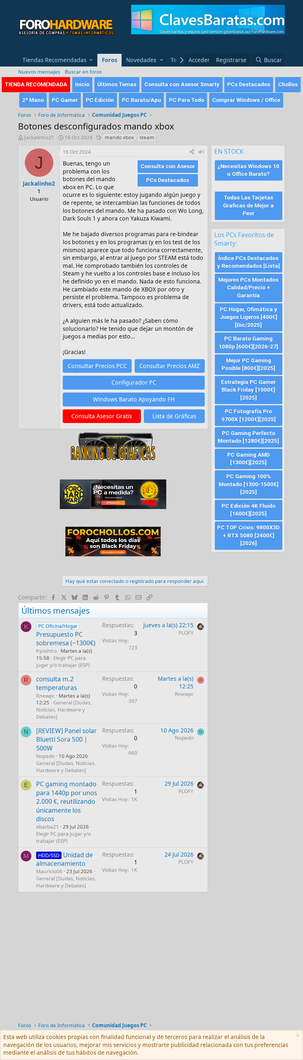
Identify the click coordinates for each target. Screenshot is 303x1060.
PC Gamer (65, 100)
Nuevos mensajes (39, 71)
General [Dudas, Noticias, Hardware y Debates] (64, 709)
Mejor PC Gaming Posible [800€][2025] (248, 364)
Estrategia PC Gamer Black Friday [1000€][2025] (248, 390)
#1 (202, 151)
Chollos (288, 84)
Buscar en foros (83, 71)
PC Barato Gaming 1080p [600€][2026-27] (248, 342)
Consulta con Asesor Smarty (182, 84)
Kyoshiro (46, 650)
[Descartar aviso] (297, 1036)
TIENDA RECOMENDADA (36, 84)
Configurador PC (134, 382)
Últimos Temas (116, 84)
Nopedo (45, 756)
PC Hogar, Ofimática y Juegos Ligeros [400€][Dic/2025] (248, 317)
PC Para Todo (186, 100)
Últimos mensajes (55, 610)
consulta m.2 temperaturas (56, 683)
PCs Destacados (248, 84)
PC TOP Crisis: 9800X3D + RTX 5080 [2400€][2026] (248, 535)
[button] (57, 60)
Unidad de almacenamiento (64, 859)
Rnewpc (45, 695)
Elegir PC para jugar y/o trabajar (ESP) (63, 661)
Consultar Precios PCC (97, 366)
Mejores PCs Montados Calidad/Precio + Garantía (248, 287)
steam (146, 137)
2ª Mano (33, 100)
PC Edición (100, 100)
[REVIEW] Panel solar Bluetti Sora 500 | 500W (66, 739)
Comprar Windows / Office (246, 100)
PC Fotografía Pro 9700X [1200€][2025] (248, 415)
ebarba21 (47, 826)
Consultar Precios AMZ (169, 366)
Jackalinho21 (39, 137)
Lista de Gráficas (174, 416)
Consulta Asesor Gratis (101, 416)
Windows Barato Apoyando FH (134, 399)
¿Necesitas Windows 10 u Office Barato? (248, 170)
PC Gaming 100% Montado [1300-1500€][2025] (248, 484)
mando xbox (119, 137)
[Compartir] (191, 152)
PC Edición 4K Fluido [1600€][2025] (248, 510)
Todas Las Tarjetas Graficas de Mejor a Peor (248, 205)
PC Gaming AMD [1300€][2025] (248, 458)
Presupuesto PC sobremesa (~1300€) (65, 638)
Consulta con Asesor (168, 166)
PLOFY (186, 632)
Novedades (141, 60)
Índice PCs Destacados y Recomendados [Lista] (248, 262)
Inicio (82, 84)
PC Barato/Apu (141, 100)
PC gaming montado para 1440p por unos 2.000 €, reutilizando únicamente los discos (66, 801)
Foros (109, 60)
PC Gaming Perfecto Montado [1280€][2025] (248, 437)
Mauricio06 (49, 871)
